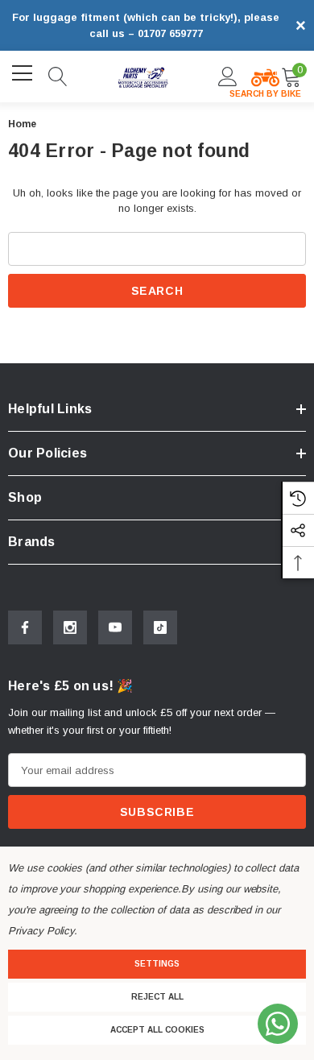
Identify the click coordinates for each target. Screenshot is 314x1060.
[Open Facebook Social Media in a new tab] (25, 627)
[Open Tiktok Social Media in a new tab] (160, 627)
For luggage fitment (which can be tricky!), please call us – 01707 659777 (145, 25)
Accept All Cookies (157, 1029)
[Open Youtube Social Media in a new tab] (115, 627)
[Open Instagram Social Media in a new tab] (70, 627)
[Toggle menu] (24, 74)
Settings (157, 963)
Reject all (157, 996)
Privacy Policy (41, 931)
